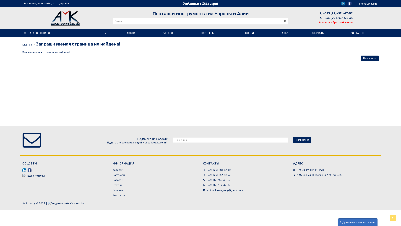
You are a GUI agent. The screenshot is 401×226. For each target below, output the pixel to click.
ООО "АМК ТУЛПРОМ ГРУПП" (309, 170)
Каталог (40, 33)
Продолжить (370, 58)
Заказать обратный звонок (335, 22)
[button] (358, 222)
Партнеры (207, 33)
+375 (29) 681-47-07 (338, 13)
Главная (131, 33)
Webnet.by (77, 203)
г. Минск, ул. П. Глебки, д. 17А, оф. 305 (47, 3)
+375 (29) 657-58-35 (338, 18)
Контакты (357, 33)
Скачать (318, 33)
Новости (248, 33)
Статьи (283, 33)
